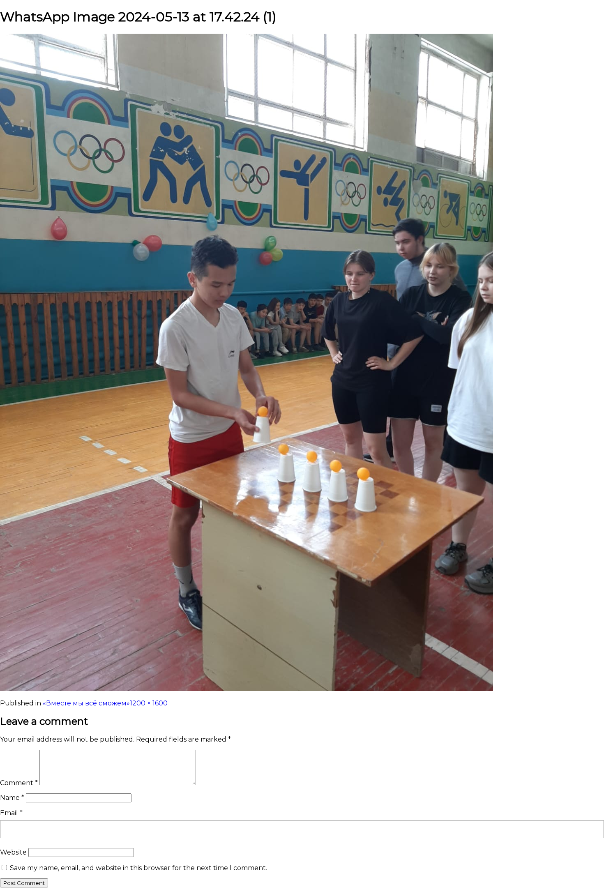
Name (12, 798)
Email (11, 813)
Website (13, 852)
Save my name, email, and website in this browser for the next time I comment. (138, 868)
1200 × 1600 (149, 703)
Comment (19, 783)
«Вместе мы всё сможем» (86, 703)
